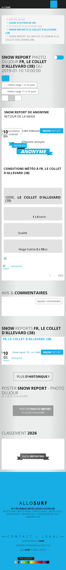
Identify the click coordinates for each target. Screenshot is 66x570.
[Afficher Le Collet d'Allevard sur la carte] (5, 78)
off (60, 57)
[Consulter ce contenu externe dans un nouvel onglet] (22, 524)
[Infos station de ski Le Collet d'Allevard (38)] (18, 98)
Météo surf (9, 511)
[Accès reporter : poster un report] (53, 4)
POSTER (35, 410)
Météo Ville (55, 511)
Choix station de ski (22, 22)
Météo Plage (24, 511)
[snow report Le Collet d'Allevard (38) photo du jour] (11, 98)
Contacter (33, 541)
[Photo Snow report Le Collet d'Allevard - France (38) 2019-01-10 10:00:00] (13, 258)
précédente (14, 131)
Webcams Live (33, 516)
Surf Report (13, 514)
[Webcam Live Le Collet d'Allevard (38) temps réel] (5, 98)
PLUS (33, 376)
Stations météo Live (47, 514)
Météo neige (40, 511)
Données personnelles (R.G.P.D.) (33, 545)
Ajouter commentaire (49, 301)
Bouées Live (28, 514)
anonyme (16, 266)
